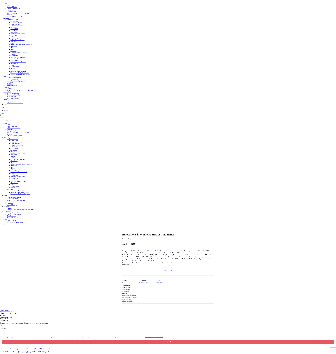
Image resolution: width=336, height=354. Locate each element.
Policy (5, 76)
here (146, 263)
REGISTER (125, 265)
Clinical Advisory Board (13, 8)
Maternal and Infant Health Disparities (21, 44)
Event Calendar (11, 101)
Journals (9, 88)
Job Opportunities (12, 11)
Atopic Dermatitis (15, 24)
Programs (6, 18)
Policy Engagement (12, 79)
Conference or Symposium (126, 290)
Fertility (12, 36)
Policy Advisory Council (14, 77)
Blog (5, 104)
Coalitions (10, 84)
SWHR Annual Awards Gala (15, 103)
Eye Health (13, 35)
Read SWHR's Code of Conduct (9, 352)
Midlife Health (14, 48)
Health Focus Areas (12, 19)
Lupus (12, 43)
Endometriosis (14, 32)
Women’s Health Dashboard (18, 71)
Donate (2, 107)
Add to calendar (168, 271)
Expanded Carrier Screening (18, 33)
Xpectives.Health (143, 283)
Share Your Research (13, 98)
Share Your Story (11, 96)
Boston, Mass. (160, 283)
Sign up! (168, 342)
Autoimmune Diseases (16, 25)
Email (4, 328)
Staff (8, 5)
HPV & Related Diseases (17, 40)
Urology (12, 65)
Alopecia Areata (14, 21)
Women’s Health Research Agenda (20, 74)
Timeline (9, 14)
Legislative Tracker (12, 82)
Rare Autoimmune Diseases (18, 62)
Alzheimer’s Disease (16, 22)
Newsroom (10, 10)
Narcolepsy (13, 51)
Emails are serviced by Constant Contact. (154, 337)
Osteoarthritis (14, 55)
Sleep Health (14, 63)
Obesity (12, 54)
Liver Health (14, 41)
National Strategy (12, 85)
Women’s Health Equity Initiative (19, 73)
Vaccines (12, 68)
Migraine (12, 49)
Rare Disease (14, 60)
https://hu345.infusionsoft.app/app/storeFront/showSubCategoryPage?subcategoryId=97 (129, 298)
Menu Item (10, 70)
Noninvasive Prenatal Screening (19, 52)
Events (5, 99)
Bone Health (14, 27)
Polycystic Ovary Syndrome (18, 57)
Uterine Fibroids (15, 66)
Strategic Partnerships (13, 93)
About (5, 3)
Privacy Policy (23, 352)
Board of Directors (12, 7)
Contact (6, 110)
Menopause (13, 46)
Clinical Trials (14, 29)
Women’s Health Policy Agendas (16, 81)
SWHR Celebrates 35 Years (14, 16)
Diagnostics (13, 30)
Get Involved (7, 92)
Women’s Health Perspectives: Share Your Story (20, 90)
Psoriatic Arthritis (15, 59)
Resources (6, 87)
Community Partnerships (14, 95)
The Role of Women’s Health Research (18, 13)
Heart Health (14, 38)
